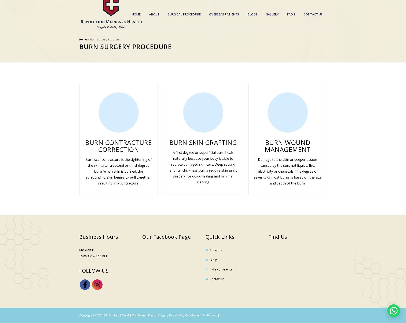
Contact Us (313, 14)
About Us (216, 250)
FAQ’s (291, 14)
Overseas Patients (224, 14)
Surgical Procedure (184, 14)
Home (136, 14)
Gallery (272, 14)
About (154, 14)
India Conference (221, 269)
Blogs (252, 14)
